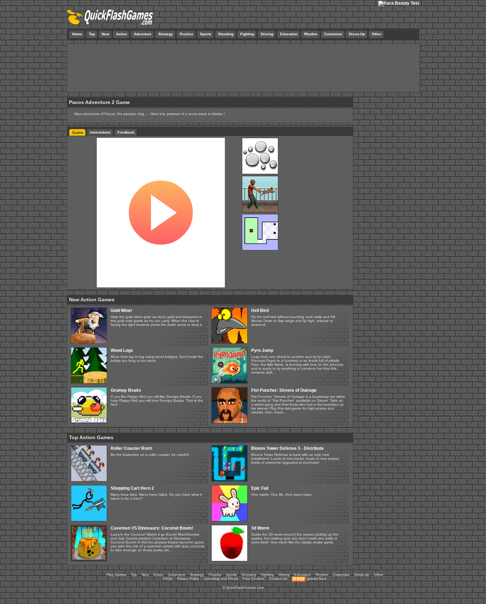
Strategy (197, 575)
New (145, 575)
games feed (316, 578)
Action (158, 575)
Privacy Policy (188, 578)
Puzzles (214, 575)
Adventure (176, 575)
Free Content (253, 578)
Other (378, 575)
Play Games (116, 575)
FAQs (167, 578)
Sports (231, 575)
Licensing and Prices (221, 578)
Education (302, 575)
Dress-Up (361, 575)
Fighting (267, 575)
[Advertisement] (243, 69)
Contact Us (278, 578)
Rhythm (322, 575)
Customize (341, 575)
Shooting (248, 575)
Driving (284, 575)
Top (134, 575)
